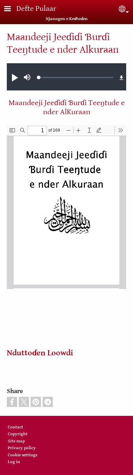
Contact (15, 427)
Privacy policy (22, 448)
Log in (14, 461)
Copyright (18, 434)
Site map (16, 441)
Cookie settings (22, 455)
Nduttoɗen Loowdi (40, 353)
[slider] (76, 77)
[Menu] (11, 9)
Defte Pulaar (36, 8)
